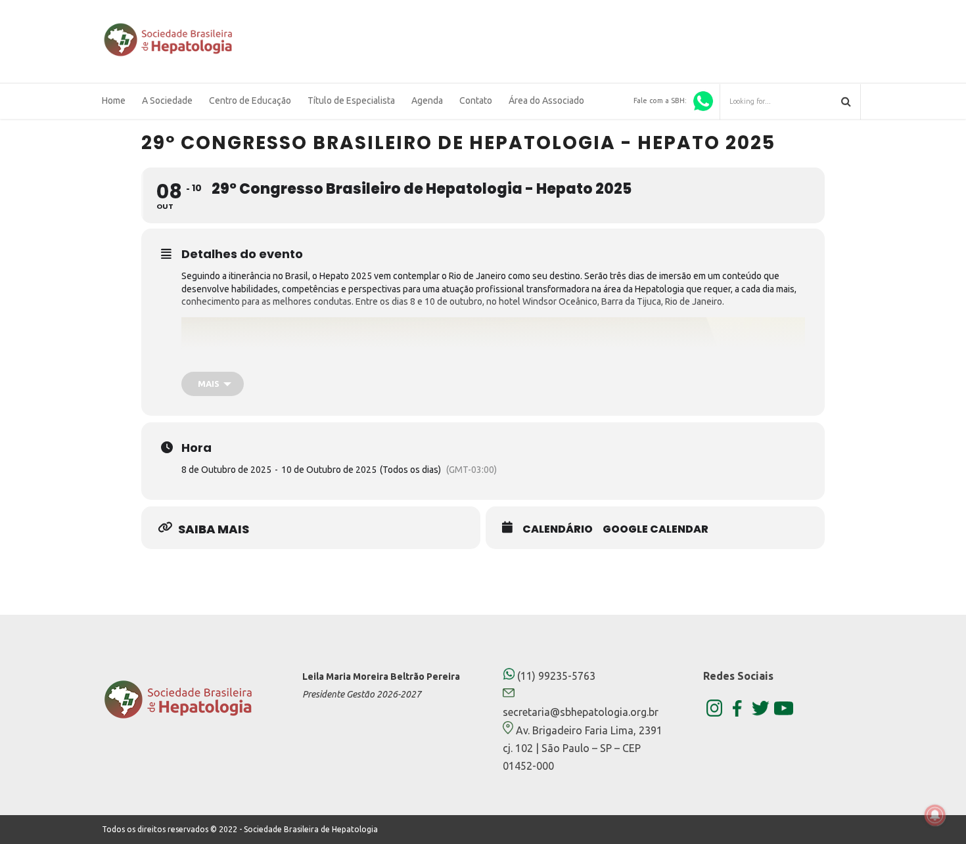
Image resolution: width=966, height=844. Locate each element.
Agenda (427, 100)
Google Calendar (655, 529)
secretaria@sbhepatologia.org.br (580, 712)
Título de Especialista (351, 100)
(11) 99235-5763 (555, 676)
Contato (475, 100)
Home (114, 100)
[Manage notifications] (935, 815)
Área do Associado (546, 100)
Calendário (557, 529)
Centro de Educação (250, 100)
